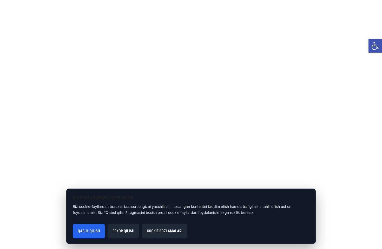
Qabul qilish (89, 231)
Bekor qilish (123, 231)
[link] (375, 46)
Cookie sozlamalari (164, 231)
